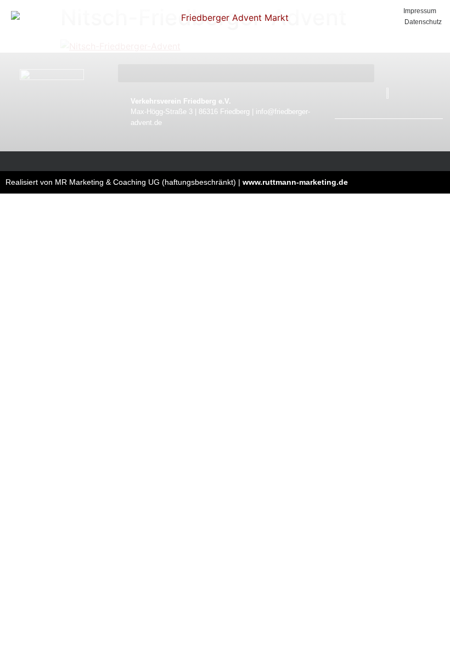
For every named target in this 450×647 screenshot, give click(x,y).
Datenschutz (423, 22)
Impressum (419, 11)
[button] (246, 73)
